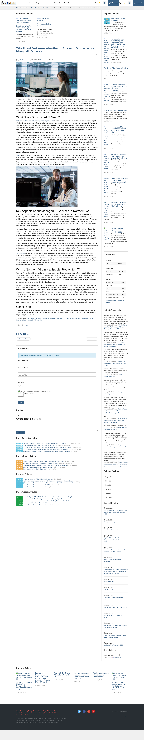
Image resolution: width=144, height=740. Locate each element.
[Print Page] (94, 54)
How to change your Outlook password (35, 469)
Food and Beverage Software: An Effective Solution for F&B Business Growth (47, 443)
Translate (118, 657)
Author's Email (23, 368)
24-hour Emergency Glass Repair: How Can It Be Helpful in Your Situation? (46, 501)
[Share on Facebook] (17, 334)
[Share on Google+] (24, 334)
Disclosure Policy (52, 711)
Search (31, 3)
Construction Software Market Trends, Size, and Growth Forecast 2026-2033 (46, 451)
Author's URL (22, 375)
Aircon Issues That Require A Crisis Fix (115, 607)
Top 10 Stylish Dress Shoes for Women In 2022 (62, 675)
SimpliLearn (20, 253)
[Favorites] (124, 3)
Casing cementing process (112, 522)
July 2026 (108, 481)
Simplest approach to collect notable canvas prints (101, 675)
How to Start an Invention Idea (115, 110)
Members (23, 3)
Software (49, 7)
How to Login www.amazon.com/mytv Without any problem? (115, 363)
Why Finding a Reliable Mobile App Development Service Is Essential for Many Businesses (51, 497)
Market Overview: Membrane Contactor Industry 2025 (119, 230)
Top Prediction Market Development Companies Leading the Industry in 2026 (115, 411)
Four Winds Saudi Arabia (111, 530)
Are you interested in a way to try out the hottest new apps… (116, 447)
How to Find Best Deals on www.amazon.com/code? (39, 467)
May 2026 (108, 489)
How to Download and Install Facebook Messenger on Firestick (119, 87)
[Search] (120, 3)
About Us (19, 711)
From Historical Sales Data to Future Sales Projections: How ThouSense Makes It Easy (50, 483)
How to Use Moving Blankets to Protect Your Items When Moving (118, 129)
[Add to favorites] (97, 54)
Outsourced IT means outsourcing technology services (35, 121)
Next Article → (91, 339)
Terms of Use (37, 711)
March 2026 (108, 497)
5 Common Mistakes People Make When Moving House (118, 204)
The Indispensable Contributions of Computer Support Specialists (44, 505)
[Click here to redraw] (21, 391)
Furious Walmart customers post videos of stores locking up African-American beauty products (118, 43)
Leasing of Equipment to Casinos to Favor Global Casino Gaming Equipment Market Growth (42, 677)
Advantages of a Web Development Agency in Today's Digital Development (47, 499)
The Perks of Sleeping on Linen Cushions (36, 503)
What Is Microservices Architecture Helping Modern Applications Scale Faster (47, 449)
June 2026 (108, 485)
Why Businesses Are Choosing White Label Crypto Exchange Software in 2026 (115, 327)
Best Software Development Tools (34, 487)
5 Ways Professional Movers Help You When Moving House (119, 156)
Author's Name (23, 360)
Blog (37, 3)
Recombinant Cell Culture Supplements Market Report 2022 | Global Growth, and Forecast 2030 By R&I (116, 571)
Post (20, 402)
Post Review (20, 432)
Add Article (139, 3)
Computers (42, 7)
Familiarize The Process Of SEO (116, 68)
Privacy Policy (28, 711)
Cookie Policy (53, 713)
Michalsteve (115, 300)
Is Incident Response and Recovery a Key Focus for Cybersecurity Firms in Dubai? (48, 481)
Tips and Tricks (108, 589)
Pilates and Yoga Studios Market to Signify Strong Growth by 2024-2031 (118, 685)
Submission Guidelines (66, 3)
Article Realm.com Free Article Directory (27, 7)
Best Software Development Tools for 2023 (37, 485)
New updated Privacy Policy (39, 713)
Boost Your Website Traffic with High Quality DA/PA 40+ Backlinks (24, 28)
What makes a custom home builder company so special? (119, 180)
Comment (21, 382)
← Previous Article (23, 339)
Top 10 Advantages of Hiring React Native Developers (40, 445)
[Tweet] (21, 334)
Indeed (18, 155)
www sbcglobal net (109, 581)
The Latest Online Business (44, 25)
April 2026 (108, 493)
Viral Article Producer (22, 713)
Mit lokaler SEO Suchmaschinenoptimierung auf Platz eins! (41, 463)
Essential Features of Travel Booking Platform (38, 479)
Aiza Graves (23, 60)
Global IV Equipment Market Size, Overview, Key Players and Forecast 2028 (24, 685)
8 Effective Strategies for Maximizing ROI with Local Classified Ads (114, 344)
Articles (44, 3)
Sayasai (108, 300)
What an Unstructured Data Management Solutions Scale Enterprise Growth (47, 447)
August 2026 (109, 477)
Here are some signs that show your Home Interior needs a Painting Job (81, 675)
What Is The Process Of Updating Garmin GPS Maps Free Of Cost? (44, 461)
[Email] (28, 334)
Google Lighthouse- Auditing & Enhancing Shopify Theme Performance (45, 465)
